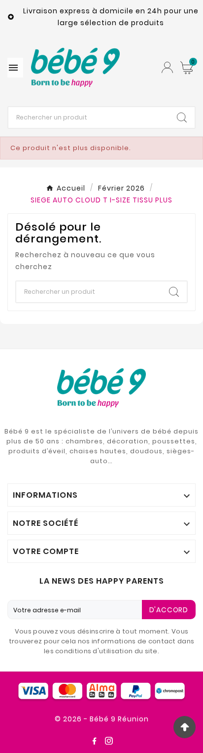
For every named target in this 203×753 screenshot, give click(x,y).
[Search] (182, 117)
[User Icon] (167, 67)
